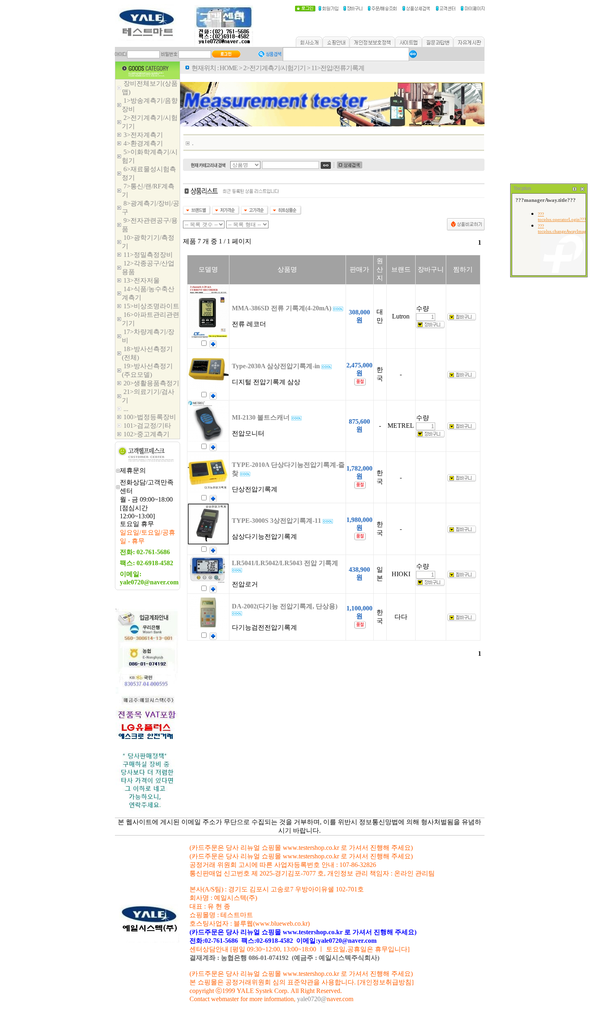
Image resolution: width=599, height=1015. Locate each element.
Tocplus (522, 188)
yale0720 (309, 998)
